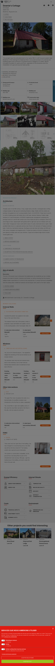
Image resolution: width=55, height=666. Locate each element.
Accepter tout (27, 661)
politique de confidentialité (10, 636)
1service (8, 642)
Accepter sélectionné (27, 657)
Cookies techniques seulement (9, 654)
